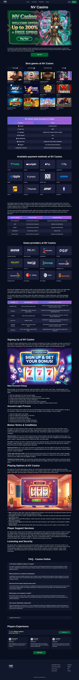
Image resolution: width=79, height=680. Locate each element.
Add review (64, 632)
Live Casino (30, 67)
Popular (14, 67)
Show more (39, 652)
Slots (63, 67)
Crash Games (47, 67)
